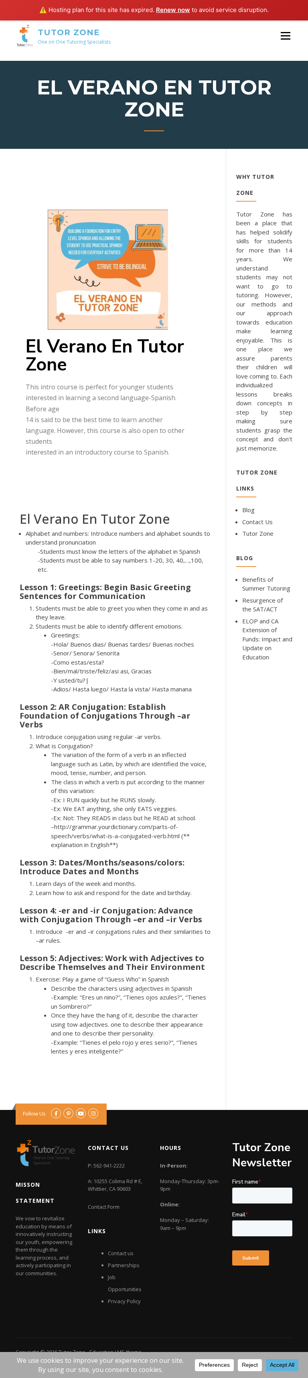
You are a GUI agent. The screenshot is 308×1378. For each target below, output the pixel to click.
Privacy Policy (124, 1301)
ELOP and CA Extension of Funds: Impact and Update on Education (267, 639)
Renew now (173, 10)
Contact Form (104, 1206)
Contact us (121, 1253)
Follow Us (34, 1113)
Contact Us (257, 522)
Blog (248, 510)
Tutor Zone (69, 32)
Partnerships (124, 1265)
